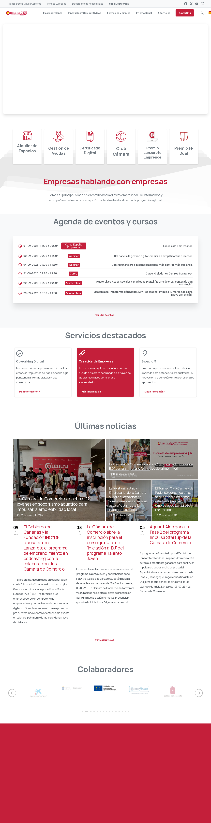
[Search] (202, 13)
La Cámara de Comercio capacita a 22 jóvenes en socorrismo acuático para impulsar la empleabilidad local (53, 504)
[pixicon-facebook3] (23, 806)
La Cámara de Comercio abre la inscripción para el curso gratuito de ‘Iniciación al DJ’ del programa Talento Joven (105, 542)
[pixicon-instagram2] (43, 806)
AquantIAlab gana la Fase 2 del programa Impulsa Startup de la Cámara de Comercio (171, 535)
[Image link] (181, 787)
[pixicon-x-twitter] (30, 806)
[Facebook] (185, 3)
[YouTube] (196, 3)
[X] (191, 3)
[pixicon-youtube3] (36, 806)
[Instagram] (202, 3)
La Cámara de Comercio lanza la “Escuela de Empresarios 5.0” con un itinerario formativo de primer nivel (151, 466)
